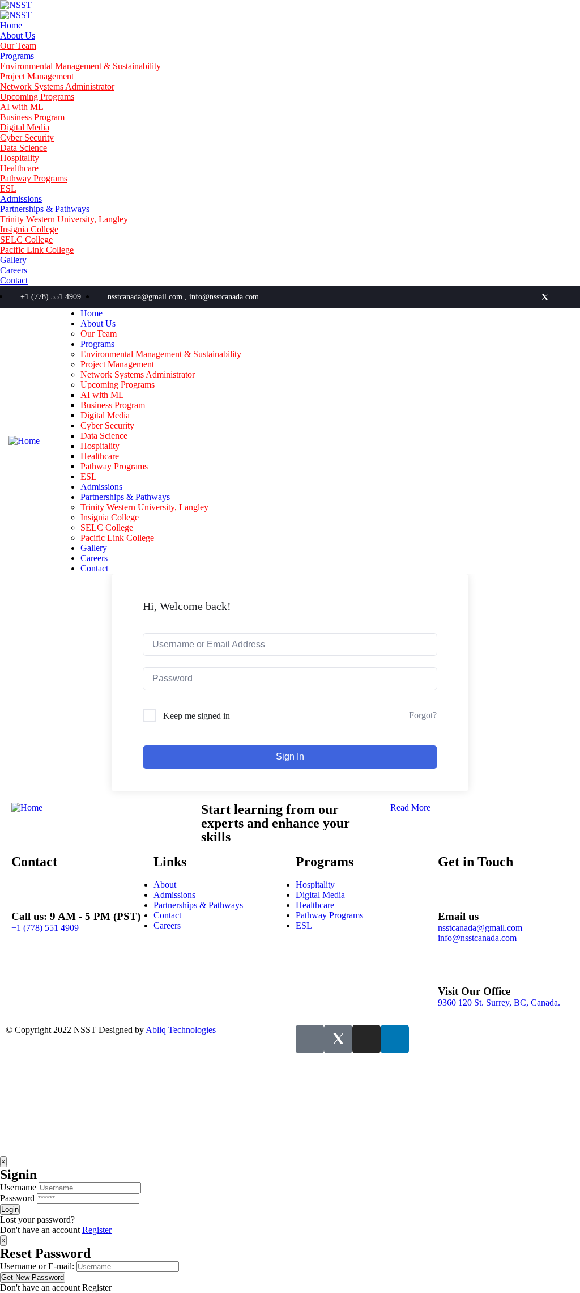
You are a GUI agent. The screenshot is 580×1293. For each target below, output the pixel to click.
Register (97, 1230)
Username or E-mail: (37, 1266)
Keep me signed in (196, 715)
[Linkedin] (507, 297)
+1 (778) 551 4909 (45, 927)
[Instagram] (564, 297)
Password (17, 1198)
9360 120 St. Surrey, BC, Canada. (499, 1002)
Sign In (290, 756)
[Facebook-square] (310, 1039)
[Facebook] (526, 297)
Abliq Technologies (181, 1030)
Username (18, 1187)
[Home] (24, 441)
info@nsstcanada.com (477, 938)
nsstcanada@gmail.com (480, 927)
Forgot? (423, 715)
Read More (410, 807)
